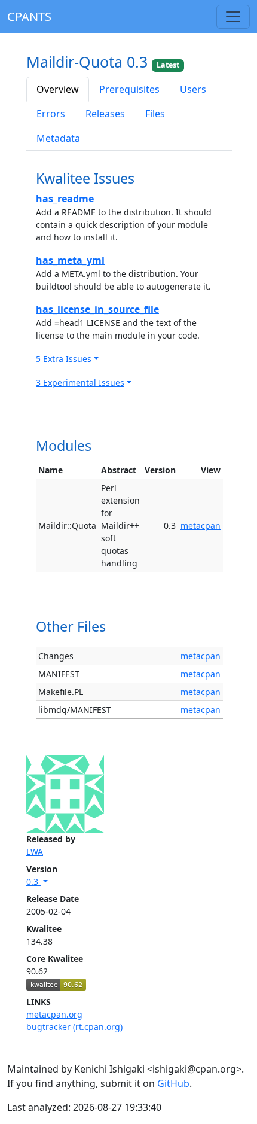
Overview (57, 89)
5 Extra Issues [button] (63, 358)
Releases (105, 113)
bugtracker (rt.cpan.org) (74, 1026)
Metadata (58, 138)
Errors (50, 113)
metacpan (200, 525)
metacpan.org (54, 1014)
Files (155, 113)
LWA (34, 851)
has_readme (65, 198)
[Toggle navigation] (233, 17)
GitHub (173, 1083)
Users (193, 89)
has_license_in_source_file (97, 309)
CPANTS (29, 16)
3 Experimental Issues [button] (80, 382)
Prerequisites (129, 89)
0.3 (33, 881)
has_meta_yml (70, 260)
